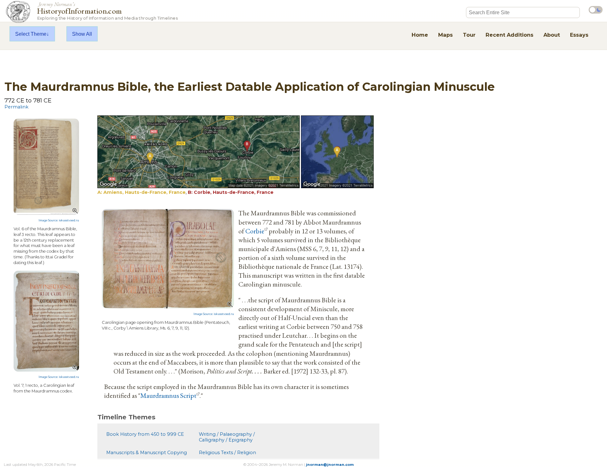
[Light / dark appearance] (596, 10)
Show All (82, 34)
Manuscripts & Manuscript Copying (146, 452)
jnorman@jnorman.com (330, 464)
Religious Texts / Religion (227, 452)
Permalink (16, 107)
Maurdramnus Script (168, 395)
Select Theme (30, 34)
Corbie (254, 230)
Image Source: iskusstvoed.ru (59, 220)
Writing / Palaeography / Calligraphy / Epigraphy (227, 437)
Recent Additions (509, 35)
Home (420, 35)
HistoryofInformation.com (107, 11)
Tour (469, 35)
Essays (579, 35)
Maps (445, 35)
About (551, 35)
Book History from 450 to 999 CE (145, 434)
